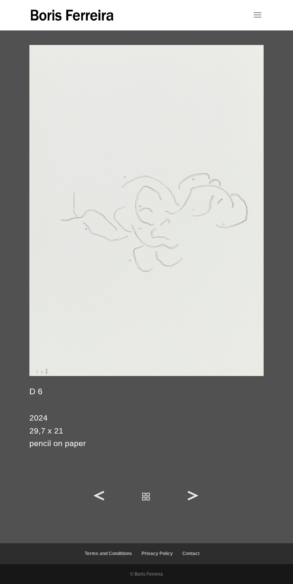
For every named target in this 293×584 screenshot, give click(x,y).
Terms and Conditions (108, 553)
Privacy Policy (157, 553)
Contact (191, 553)
